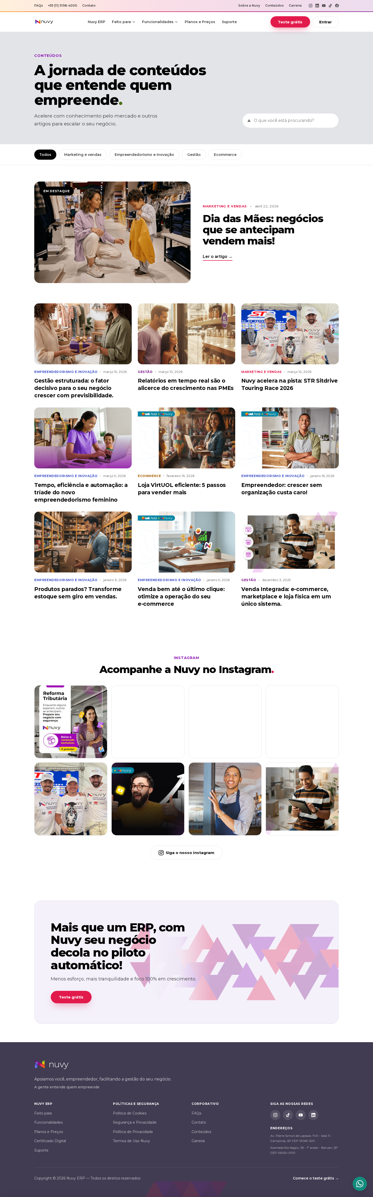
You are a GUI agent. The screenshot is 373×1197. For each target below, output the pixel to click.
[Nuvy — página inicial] (44, 21)
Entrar (325, 22)
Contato (89, 5)
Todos (45, 154)
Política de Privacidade (133, 1131)
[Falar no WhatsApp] (360, 1184)
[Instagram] (310, 5)
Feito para (121, 22)
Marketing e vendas (82, 154)
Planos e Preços (200, 22)
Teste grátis (290, 22)
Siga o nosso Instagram (190, 852)
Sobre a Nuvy (249, 5)
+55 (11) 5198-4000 (62, 5)
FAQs (38, 5)
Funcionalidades (158, 22)
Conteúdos (274, 5)
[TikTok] (330, 5)
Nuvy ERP (96, 22)
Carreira (295, 5)
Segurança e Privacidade (135, 1122)
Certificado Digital (50, 1141)
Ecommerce (225, 154)
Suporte (229, 22)
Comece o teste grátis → (316, 1178)
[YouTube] (324, 5)
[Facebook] (337, 5)
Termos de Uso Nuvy (131, 1141)
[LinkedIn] (317, 5)
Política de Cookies (129, 1113)
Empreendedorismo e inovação (144, 154)
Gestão (194, 154)
